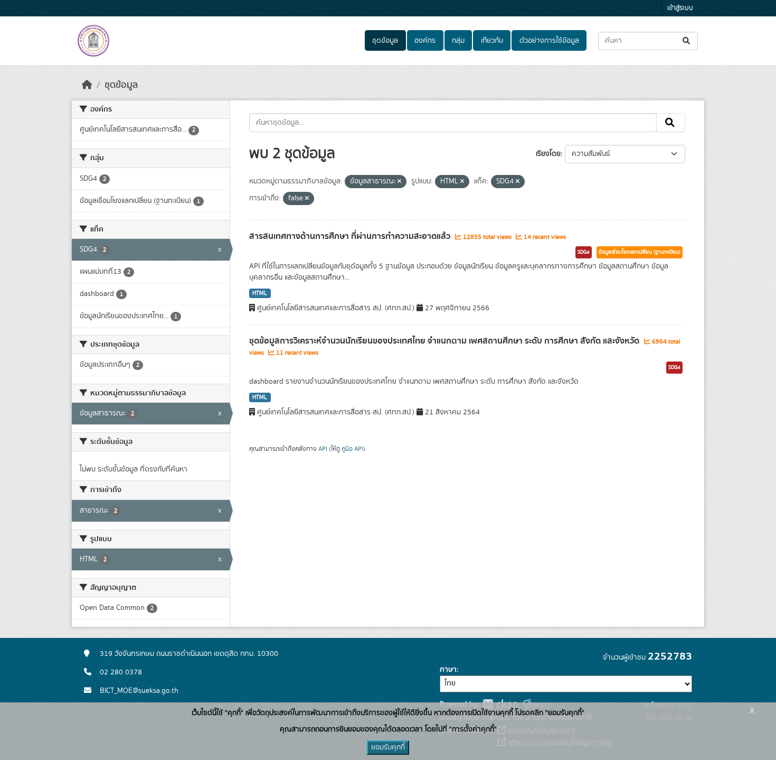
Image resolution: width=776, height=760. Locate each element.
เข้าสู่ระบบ (680, 8)
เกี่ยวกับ (492, 40)
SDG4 (584, 252)
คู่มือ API (352, 448)
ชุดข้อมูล (385, 40)
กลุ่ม (458, 40)
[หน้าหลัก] (87, 85)
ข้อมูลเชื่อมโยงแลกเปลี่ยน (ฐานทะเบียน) (639, 252)
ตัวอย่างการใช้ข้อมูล (549, 40)
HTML (259, 293)
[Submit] (687, 41)
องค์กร (425, 40)
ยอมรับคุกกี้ (388, 747)
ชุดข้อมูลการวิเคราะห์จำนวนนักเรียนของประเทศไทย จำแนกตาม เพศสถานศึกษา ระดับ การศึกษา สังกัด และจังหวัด (445, 341)
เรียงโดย (548, 154)
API (322, 448)
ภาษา (448, 669)
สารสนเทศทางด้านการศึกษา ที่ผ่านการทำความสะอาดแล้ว (350, 236)
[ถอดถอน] (399, 182)
